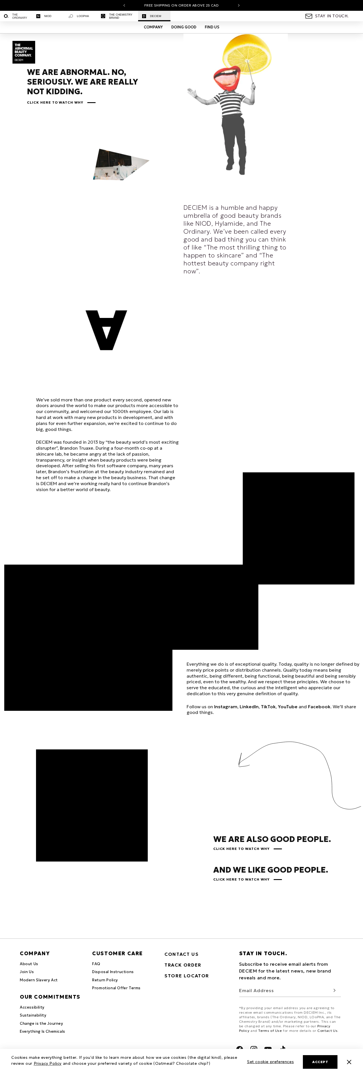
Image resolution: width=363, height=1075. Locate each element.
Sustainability (33, 1015)
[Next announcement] (239, 5)
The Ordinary (19, 16)
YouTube (287, 706)
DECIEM (155, 16)
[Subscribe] (334, 990)
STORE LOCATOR (186, 975)
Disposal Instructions (113, 971)
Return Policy (105, 980)
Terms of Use (270, 1030)
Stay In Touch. (332, 15)
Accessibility (32, 1007)
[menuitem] (16, 16)
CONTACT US (181, 954)
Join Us (27, 971)
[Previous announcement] (124, 5)
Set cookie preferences (270, 1061)
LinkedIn (249, 706)
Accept (320, 1062)
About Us (29, 963)
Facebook (319, 706)
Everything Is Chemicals (42, 1031)
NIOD (47, 16)
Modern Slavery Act (39, 980)
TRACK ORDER (182, 965)
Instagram (225, 706)
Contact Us (327, 1030)
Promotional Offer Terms (116, 988)
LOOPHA (83, 16)
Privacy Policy (48, 1063)
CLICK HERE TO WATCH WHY (55, 102)
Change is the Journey (41, 1023)
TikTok (268, 706)
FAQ (96, 963)
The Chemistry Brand (120, 16)
